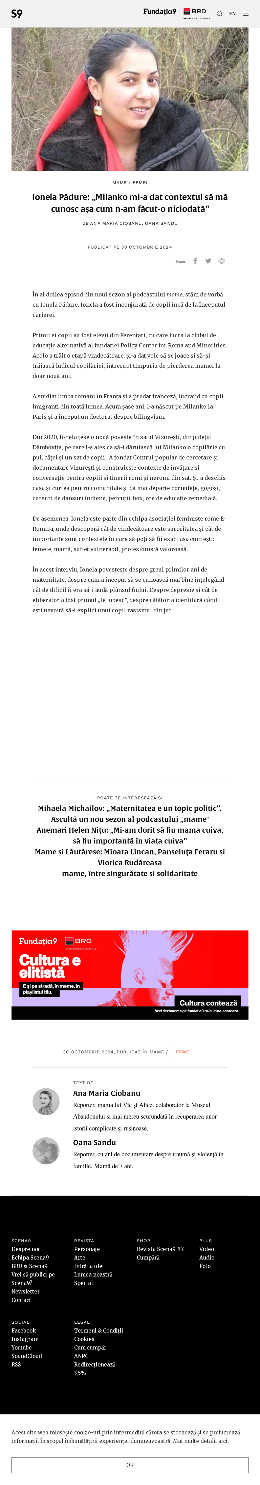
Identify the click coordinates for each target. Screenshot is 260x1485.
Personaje (87, 1249)
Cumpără (148, 1257)
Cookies (84, 1339)
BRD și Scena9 (30, 1266)
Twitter (208, 261)
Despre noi (26, 1249)
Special (83, 1283)
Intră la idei (89, 1266)
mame (119, 182)
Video (206, 1249)
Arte (79, 1257)
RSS (16, 1364)
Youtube (22, 1347)
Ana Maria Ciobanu (116, 223)
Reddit (221, 261)
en (232, 13)
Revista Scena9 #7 (160, 1249)
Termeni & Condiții (98, 1330)
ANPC (81, 1356)
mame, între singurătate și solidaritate (130, 873)
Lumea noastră (93, 1274)
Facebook (24, 1330)
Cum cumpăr (90, 1347)
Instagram (25, 1339)
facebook (195, 261)
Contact (21, 1300)
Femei (140, 182)
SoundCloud (27, 1356)
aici (223, 1441)
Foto (205, 1266)
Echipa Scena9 (30, 1257)
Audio (206, 1257)
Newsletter (26, 1291)
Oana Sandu (161, 223)
